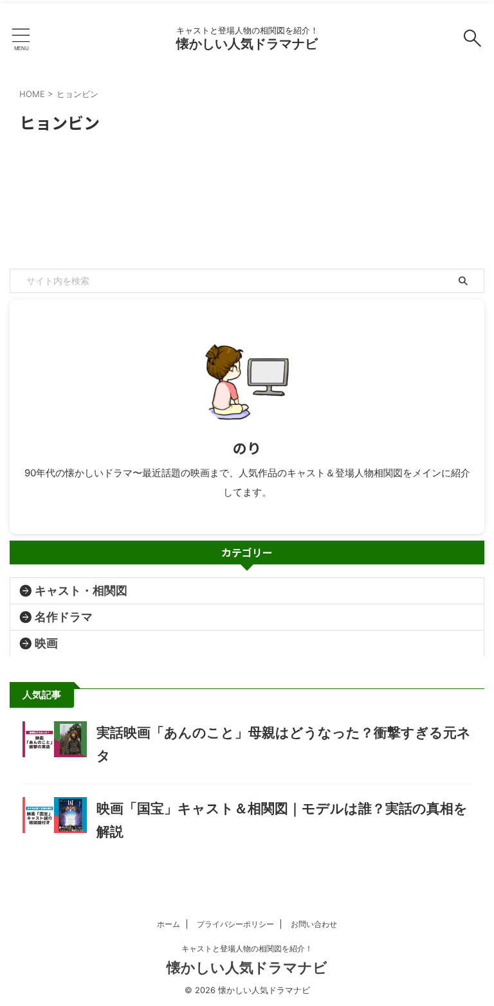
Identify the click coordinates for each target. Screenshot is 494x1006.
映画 (46, 643)
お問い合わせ (314, 924)
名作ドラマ (64, 617)
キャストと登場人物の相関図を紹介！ (247, 948)
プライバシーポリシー (235, 924)
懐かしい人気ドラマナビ (247, 43)
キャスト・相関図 (81, 590)
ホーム (168, 924)
